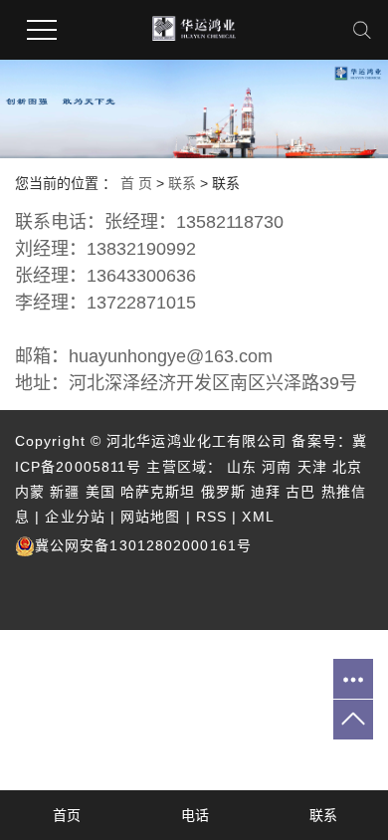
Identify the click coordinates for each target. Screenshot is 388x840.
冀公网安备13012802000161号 (143, 545)
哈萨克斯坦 (158, 492)
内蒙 (30, 492)
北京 (347, 467)
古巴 (300, 492)
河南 (276, 467)
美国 (100, 492)
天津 (312, 467)
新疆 (65, 492)
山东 (242, 467)
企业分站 (74, 517)
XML (258, 517)
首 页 (136, 183)
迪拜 (266, 492)
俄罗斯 (223, 492)
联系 (182, 183)
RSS (211, 517)
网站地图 (150, 517)
